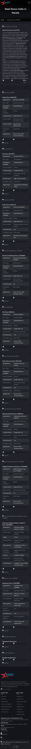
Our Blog (4, 696)
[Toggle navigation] (29, 2)
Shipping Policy (5, 709)
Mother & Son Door (22, 701)
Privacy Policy (5, 712)
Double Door (20, 699)
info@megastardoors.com (7, 727)
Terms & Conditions (7, 704)
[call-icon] (2, 743)
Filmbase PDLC (21, 714)
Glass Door (20, 709)
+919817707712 (4, 731)
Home (2, 20)
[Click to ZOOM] (9, 26)
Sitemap (4, 699)
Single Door (20, 696)
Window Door (20, 712)
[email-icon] (2, 738)
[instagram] (16, 747)
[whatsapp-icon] (2, 734)
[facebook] (14, 747)
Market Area (5, 701)
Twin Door (19, 704)
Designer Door (21, 706)
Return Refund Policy (7, 706)
